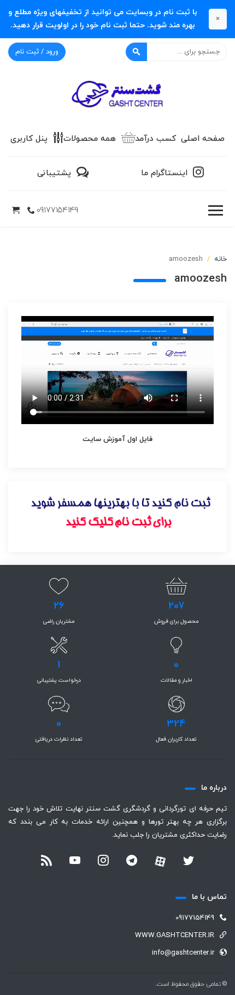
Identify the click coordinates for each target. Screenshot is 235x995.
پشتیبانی (54, 173)
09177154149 (57, 210)
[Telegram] (132, 861)
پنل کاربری (29, 139)
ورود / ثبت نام (36, 52)
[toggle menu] (215, 211)
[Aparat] (160, 861)
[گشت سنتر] (117, 95)
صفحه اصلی (203, 139)
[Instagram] (103, 861)
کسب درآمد (155, 139)
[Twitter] (188, 861)
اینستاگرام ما (164, 173)
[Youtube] (75, 861)
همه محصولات (89, 139)
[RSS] (46, 861)
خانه (220, 259)
